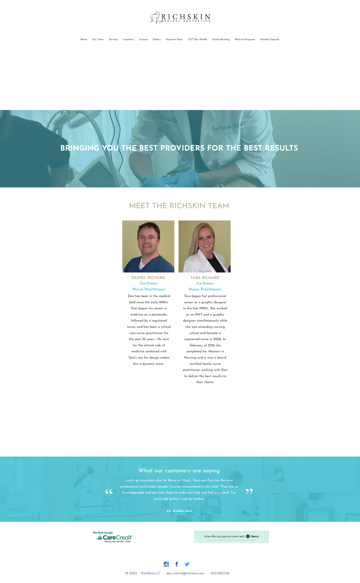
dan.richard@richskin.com (185, 573)
